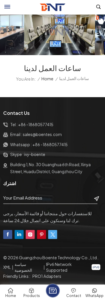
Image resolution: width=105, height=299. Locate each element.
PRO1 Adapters (46, 276)
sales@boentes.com (42, 134)
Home (47, 79)
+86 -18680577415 (35, 124)
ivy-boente (34, 154)
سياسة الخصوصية (23, 267)
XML (7, 267)
